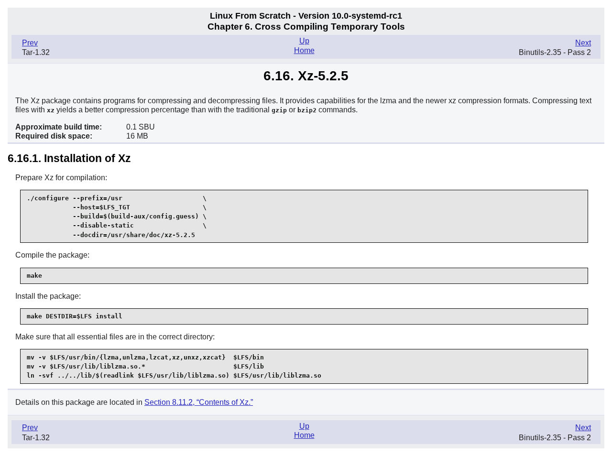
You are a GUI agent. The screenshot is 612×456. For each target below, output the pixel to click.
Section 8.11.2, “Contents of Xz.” (198, 402)
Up (304, 41)
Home (304, 50)
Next (583, 43)
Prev (30, 43)
